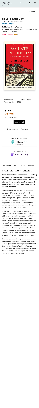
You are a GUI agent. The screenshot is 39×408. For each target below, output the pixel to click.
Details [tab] (22, 165)
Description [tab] (6, 165)
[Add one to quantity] (12, 122)
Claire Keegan (8, 23)
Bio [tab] (15, 165)
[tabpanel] (19, 215)
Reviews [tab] (31, 165)
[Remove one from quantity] (6, 122)
